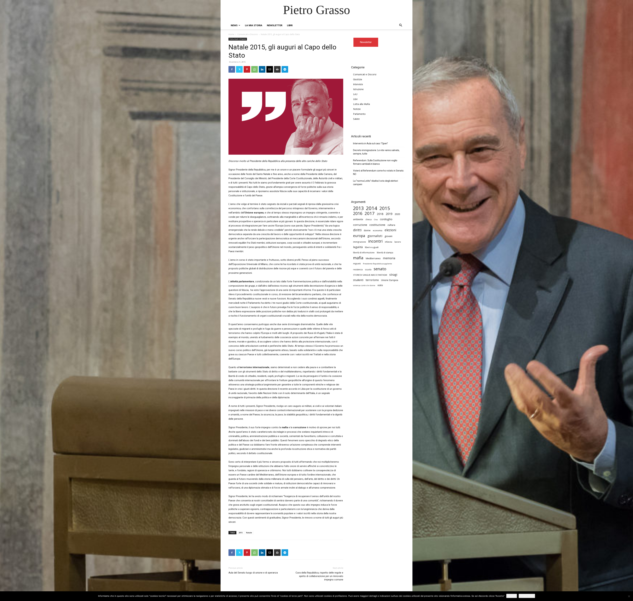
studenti (358, 280)
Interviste (358, 84)
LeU (355, 94)
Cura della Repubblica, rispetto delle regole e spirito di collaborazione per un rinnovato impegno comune (319, 576)
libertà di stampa (385, 252)
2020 (397, 214)
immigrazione (359, 241)
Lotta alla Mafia (361, 104)
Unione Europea (389, 280)
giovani (388, 236)
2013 (358, 208)
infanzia (388, 241)
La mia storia (253, 25)
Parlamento (359, 113)
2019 (389, 214)
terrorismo (372, 280)
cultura (391, 224)
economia (377, 230)
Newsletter (274, 25)
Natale (249, 532)
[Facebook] (231, 69)
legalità (358, 247)
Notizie (357, 109)
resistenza (358, 269)
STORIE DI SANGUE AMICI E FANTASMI (370, 275)
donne (367, 230)
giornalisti (374, 236)
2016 (357, 213)
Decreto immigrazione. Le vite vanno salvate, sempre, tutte (376, 152)
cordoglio (386, 219)
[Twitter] (239, 69)
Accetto (512, 596)
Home (231, 34)
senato (380, 269)
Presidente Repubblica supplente (377, 264)
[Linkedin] (262, 69)
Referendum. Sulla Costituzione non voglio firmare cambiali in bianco (375, 162)
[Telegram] (285, 69)
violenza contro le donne (364, 285)
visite (380, 285)
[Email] (269, 69)
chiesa (368, 219)
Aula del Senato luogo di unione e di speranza (253, 572)
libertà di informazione (364, 252)
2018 (380, 214)
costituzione (377, 224)
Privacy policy (527, 596)
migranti (357, 263)
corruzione (360, 224)
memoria (389, 258)
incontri (375, 241)
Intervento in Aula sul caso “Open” (370, 143)
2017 (370, 213)
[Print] (277, 69)
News (234, 25)
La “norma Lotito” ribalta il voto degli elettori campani (375, 183)
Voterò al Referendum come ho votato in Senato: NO (378, 172)
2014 (371, 208)
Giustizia (357, 79)
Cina (376, 219)
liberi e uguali (371, 247)
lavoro (397, 241)
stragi (393, 274)
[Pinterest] (247, 69)
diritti (357, 230)
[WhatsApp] (254, 69)
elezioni (390, 230)
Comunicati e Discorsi (247, 34)
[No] (629, 596)
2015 (240, 532)
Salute (356, 118)
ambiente (358, 219)
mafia (358, 257)
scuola (368, 269)
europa (359, 235)
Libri (290, 25)
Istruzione (358, 89)
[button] (401, 25)
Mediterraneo (373, 258)
